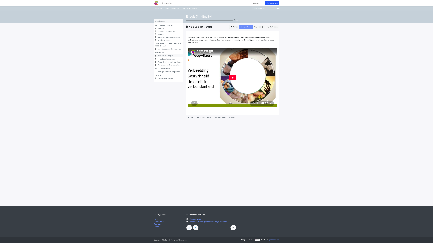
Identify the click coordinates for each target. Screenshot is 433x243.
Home (156, 219)
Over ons (157, 224)
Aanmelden (257, 3)
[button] (168, 25)
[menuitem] (167, 3)
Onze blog (157, 227)
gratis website (274, 240)
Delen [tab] (233, 117)
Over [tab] (191, 117)
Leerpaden (158, 8)
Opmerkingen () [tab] (205, 117)
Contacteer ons (272, 3)
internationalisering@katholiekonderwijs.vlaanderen (208, 222)
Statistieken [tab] (221, 117)
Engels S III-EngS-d (199, 16)
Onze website (159, 222)
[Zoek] (277, 8)
